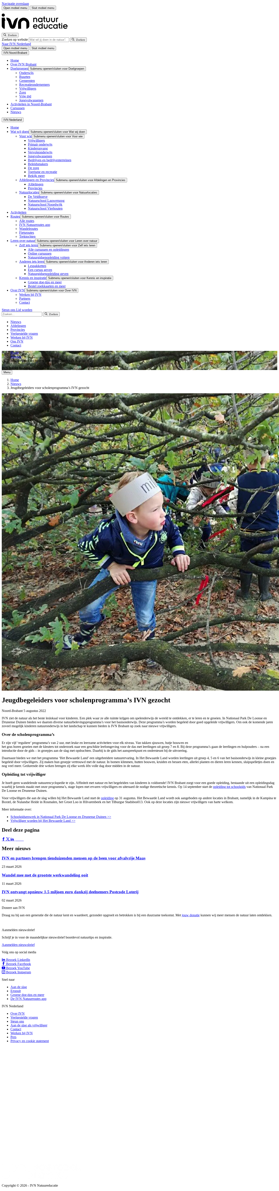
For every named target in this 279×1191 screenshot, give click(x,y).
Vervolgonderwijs (40, 152)
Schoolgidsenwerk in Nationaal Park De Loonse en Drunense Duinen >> (60, 817)
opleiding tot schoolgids (229, 787)
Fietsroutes (26, 232)
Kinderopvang (38, 148)
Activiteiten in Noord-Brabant (31, 104)
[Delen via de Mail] (21, 839)
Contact (24, 302)
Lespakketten (37, 266)
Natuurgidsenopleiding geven (48, 274)
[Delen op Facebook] (4, 839)
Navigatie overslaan (15, 3)
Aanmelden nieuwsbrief (18, 945)
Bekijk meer (36, 176)
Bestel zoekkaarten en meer (47, 286)
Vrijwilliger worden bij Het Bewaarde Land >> (42, 821)
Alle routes (26, 221)
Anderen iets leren (31, 261)
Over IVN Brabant (23, 64)
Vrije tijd (25, 96)
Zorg (22, 92)
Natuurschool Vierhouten (45, 208)
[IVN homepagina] (36, 31)
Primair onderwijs (40, 144)
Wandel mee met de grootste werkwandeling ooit (45, 875)
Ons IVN (16, 341)
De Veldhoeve (38, 196)
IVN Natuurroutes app (34, 225)
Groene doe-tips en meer (45, 282)
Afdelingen (35, 184)
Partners (24, 298)
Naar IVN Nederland (16, 44)
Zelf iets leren (28, 245)
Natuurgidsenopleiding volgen (49, 257)
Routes (15, 216)
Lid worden (24, 310)
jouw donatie (191, 915)
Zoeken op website (15, 39)
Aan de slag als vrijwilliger (28, 1025)
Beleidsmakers (38, 164)
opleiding (107, 798)
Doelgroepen (19, 68)
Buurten (24, 77)
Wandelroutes (28, 228)
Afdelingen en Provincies (36, 180)
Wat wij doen (19, 131)
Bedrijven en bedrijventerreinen (49, 160)
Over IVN (17, 290)
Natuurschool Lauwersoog (46, 200)
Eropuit (15, 991)
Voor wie (25, 136)
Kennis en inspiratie (32, 278)
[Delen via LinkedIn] (12, 839)
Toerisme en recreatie (42, 172)
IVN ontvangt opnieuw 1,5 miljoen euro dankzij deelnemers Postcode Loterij (70, 892)
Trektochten (27, 236)
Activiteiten (18, 212)
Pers (13, 1037)
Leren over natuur (22, 240)
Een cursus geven (40, 270)
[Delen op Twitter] (8, 839)
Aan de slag (18, 987)
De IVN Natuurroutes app (28, 999)
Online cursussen (39, 253)
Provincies (35, 188)
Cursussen (17, 108)
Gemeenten (27, 80)
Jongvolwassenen (31, 100)
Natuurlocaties (29, 192)
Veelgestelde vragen (24, 333)
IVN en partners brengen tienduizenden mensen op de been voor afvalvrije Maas (73, 858)
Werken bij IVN (30, 294)
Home (14, 60)
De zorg (33, 168)
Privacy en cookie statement (29, 1041)
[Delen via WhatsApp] (17, 839)
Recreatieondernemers (34, 84)
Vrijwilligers (27, 88)
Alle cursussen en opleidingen (48, 249)
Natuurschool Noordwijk (45, 204)
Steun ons (9, 310)
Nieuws (15, 112)
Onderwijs (26, 73)
